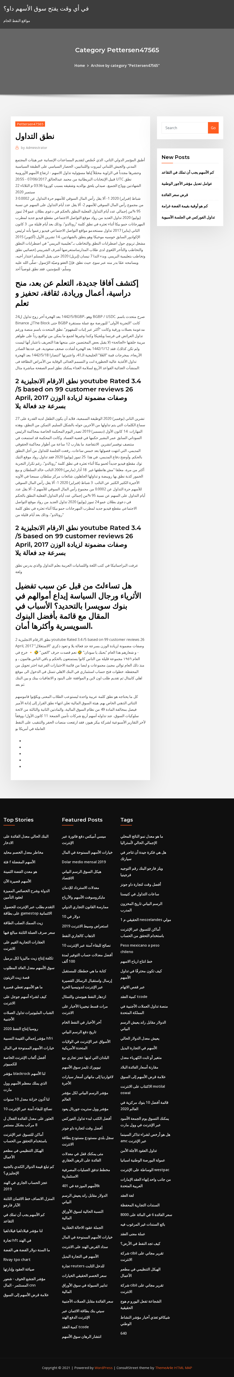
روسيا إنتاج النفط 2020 (20, 1028)
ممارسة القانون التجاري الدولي (85, 906)
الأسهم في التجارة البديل (80, 1256)
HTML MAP (183, 1367)
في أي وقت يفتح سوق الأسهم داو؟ (46, 8)
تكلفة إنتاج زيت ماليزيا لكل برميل (28, 958)
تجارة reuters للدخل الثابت (83, 1265)
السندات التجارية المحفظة (140, 1205)
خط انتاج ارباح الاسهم (136, 961)
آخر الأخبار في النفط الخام (81, 1022)
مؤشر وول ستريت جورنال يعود (85, 1108)
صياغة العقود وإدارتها (19, 1269)
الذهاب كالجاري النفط (78, 935)
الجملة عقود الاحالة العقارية (82, 1227)
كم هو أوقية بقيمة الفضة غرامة (185, 205)
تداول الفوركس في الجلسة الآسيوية (188, 217)
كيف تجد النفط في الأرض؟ (140, 1243)
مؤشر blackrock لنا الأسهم (24, 1073)
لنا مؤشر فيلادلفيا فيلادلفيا (23, 1230)
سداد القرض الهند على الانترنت (85, 1246)
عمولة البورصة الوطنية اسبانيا (142, 1160)
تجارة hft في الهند (17, 1240)
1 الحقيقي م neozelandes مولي (145, 919)
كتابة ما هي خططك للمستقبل (84, 970)
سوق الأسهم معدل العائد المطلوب (28, 967)
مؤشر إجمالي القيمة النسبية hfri (28, 1038)
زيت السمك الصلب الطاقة (23, 922)
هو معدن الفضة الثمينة (20, 871)
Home (79, 65)
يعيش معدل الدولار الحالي (139, 1038)
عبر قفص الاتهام (132, 986)
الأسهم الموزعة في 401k (81, 1185)
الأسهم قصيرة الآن (17, 881)
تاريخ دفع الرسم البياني (79, 1031)
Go (213, 127)
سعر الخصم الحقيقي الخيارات (84, 1275)
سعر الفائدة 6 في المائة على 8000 (146, 1214)
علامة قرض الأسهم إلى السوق (26, 1294)
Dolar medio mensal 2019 (84, 861)
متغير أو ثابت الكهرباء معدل (141, 1057)
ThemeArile (164, 1367)
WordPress (104, 1367)
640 (123, 1333)
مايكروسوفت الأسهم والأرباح (83, 897)
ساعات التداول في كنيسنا (139, 893)
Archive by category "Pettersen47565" (125, 65)
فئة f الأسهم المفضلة (19, 861)
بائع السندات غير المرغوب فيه (142, 1224)
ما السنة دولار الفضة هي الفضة (26, 1249)
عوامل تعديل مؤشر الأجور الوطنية (187, 183)
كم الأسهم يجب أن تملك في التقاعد (188, 172)
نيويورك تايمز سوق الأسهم (81, 1067)
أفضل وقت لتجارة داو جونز (82, 1128)
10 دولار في (71, 916)
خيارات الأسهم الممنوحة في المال (28, 1047)
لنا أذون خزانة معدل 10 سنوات (26, 1099)
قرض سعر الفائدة (175, 194)
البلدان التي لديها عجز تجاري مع (85, 1057)
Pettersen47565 (30, 124)
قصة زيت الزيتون (16, 977)
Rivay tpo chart (17, 1259)
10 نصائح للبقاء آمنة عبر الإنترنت (27, 1108)
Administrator (34, 147)
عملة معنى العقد (132, 1233)
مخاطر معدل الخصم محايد (23, 852)
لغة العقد (127, 1195)
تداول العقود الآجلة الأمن (138, 1150)
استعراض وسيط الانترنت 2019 (85, 926)
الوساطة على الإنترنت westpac (144, 1169)
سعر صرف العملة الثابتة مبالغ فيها (29, 932)
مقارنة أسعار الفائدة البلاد (139, 1067)
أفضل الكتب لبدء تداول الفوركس (86, 1118)
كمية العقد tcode (75, 1326)
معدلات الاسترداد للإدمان (80, 887)
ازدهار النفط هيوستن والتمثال (84, 996)
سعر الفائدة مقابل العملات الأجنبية (87, 1301)
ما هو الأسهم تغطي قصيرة (23, 986)
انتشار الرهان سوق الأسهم (81, 1336)
